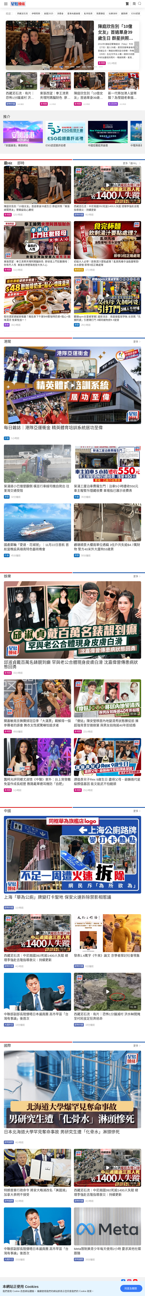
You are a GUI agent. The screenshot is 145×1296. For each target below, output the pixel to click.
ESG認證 (135, 13)
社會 (7, 438)
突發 (77, 325)
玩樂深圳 (113, 13)
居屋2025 (48, 13)
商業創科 (113, 104)
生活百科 (103, 63)
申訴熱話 (45, 104)
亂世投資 (88, 13)
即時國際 (9, 1142)
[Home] (18, 3)
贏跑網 (124, 13)
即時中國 (79, 215)
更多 (135, 341)
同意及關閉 (130, 1288)
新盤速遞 (11, 104)
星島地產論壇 (73, 13)
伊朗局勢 (36, 13)
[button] (136, 47)
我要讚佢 (100, 13)
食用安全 (79, 270)
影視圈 (8, 215)
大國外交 (9, 1025)
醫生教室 (79, 104)
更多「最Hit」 (130, 163)
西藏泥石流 (22, 13)
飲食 (7, 325)
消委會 (60, 13)
